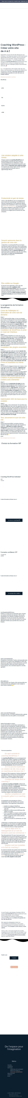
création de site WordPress (9, 206)
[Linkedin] (18, 1055)
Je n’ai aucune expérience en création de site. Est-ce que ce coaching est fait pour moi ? (13, 769)
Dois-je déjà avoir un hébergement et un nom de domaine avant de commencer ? (13, 831)
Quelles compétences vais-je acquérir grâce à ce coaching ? (13, 796)
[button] (14, 520)
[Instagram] (14, 1055)
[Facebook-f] (9, 1055)
